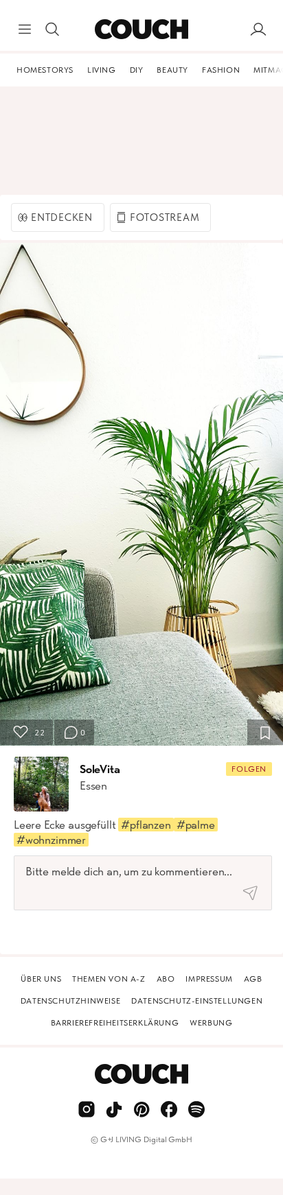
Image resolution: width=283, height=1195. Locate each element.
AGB (253, 979)
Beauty (172, 70)
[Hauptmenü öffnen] (24, 29)
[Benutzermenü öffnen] (258, 29)
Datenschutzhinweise (70, 1001)
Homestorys (44, 70)
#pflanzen (145, 824)
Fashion (221, 70)
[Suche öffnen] (52, 29)
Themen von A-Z (108, 979)
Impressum (208, 979)
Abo (166, 979)
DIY (137, 70)
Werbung (211, 1023)
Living (101, 70)
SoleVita (100, 769)
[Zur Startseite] (141, 29)
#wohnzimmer (51, 840)
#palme (196, 824)
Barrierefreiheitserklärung (115, 1023)
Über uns (41, 979)
